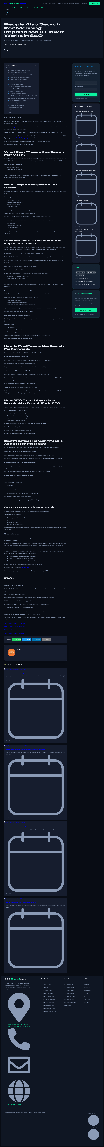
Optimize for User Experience (17, 105)
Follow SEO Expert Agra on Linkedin (14, 633)
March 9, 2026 (13, 44)
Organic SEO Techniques (91, 272)
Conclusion (9, 110)
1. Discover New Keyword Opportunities (20, 77)
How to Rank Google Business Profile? (84, 111)
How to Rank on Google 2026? (82, 200)
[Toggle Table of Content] (35, 65)
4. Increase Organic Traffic (16, 84)
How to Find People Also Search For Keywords (19, 86)
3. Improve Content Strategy (17, 82)
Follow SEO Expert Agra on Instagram (14, 626)
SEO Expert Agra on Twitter (12, 630)
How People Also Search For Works (17, 72)
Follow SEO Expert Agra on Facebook (14, 623)
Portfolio (71, 3)
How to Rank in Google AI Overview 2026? (85, 170)
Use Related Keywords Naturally (18, 103)
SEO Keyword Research (80, 284)
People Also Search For (80, 275)
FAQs (9, 112)
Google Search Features (80, 272)
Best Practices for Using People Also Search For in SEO (22, 98)
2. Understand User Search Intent (18, 79)
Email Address (79, 86)
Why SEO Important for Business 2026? (85, 141)
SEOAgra (15, 4)
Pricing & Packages (63, 3)
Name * (77, 80)
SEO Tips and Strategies (90, 284)
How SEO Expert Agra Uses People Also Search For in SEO (22, 96)
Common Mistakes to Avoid (15, 107)
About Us (44, 3)
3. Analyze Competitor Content (18, 93)
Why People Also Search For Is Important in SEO (20, 75)
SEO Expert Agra (89, 281)
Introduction (9, 68)
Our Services (52, 3)
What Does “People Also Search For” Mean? (19, 70)
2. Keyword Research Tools (16, 91)
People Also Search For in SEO (81, 278)
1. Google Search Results (16, 89)
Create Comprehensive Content (18, 100)
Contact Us (84, 3)
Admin (6, 44)
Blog (25, 44)
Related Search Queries (80, 281)
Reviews (77, 3)
